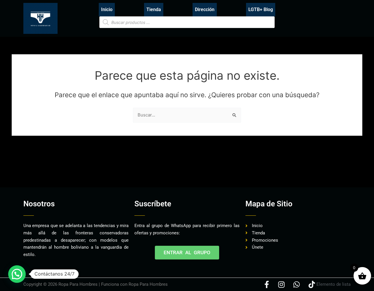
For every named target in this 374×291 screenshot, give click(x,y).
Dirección (204, 9)
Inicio (106, 9)
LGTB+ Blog (260, 9)
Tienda (153, 9)
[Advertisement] (129, 169)
